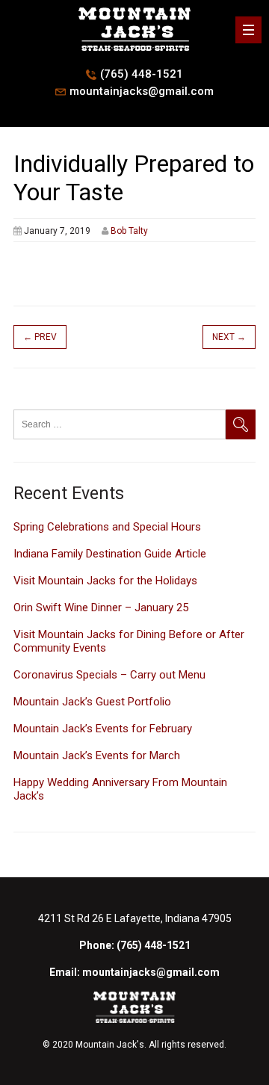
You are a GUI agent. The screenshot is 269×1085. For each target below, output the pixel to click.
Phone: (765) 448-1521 (135, 945)
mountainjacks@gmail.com (141, 91)
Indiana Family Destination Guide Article (109, 553)
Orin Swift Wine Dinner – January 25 (100, 607)
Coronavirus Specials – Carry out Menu (109, 674)
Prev (40, 337)
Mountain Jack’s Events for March (96, 755)
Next (229, 337)
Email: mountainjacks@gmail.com (134, 972)
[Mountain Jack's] (134, 50)
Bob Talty (129, 231)
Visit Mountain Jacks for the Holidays (105, 580)
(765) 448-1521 (141, 74)
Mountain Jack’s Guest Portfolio (92, 701)
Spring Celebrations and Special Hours (107, 527)
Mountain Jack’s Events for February (102, 728)
